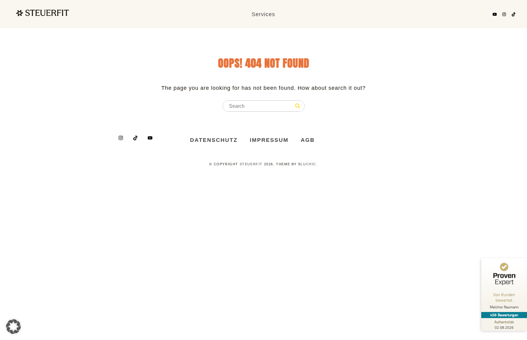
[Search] (297, 106)
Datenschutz (214, 140)
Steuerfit (251, 164)
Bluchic (307, 164)
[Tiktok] (513, 14)
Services (263, 14)
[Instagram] (504, 14)
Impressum (269, 140)
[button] (13, 326)
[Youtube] (494, 14)
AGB (308, 140)
